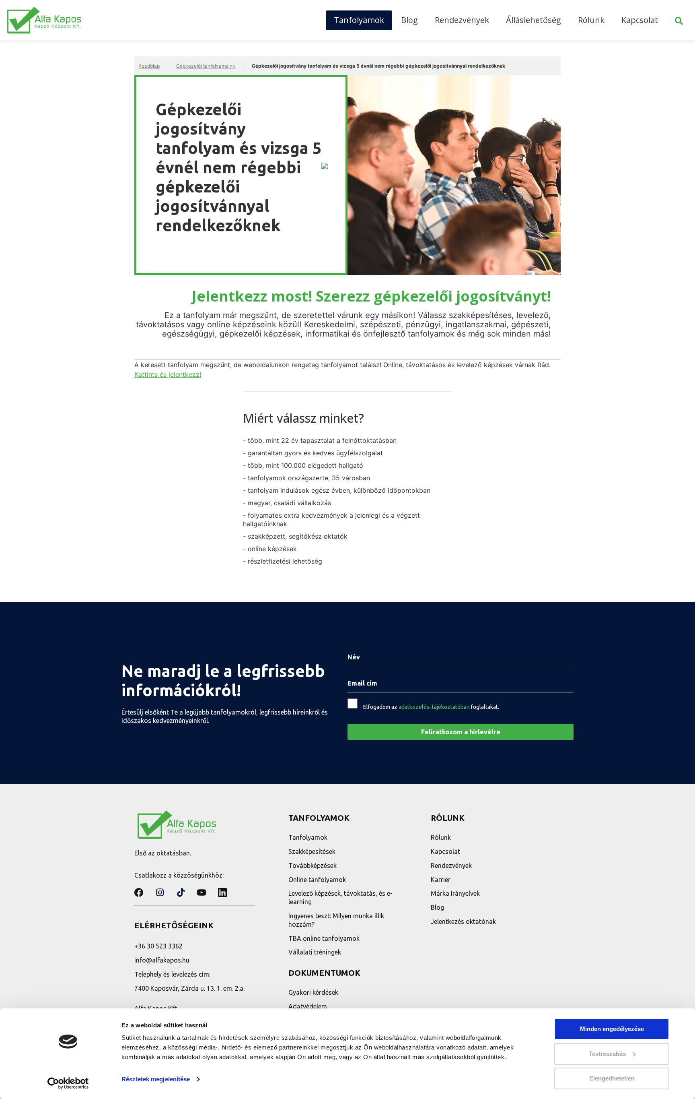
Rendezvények (462, 19)
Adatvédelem (307, 1006)
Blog (409, 19)
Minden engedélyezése (612, 1028)
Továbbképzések (312, 865)
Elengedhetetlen (612, 1078)
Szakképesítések (311, 851)
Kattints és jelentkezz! (167, 374)
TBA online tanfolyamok (324, 938)
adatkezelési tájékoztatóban (434, 707)
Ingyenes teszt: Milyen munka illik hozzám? (336, 920)
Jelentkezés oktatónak (463, 921)
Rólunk (591, 19)
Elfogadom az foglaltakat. (431, 707)
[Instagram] (159, 892)
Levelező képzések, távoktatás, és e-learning (340, 897)
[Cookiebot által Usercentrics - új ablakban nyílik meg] (68, 1083)
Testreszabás (607, 1053)
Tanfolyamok (359, 19)
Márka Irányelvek (455, 893)
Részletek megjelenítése (155, 1079)
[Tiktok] (180, 892)
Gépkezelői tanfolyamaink (205, 66)
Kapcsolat (639, 19)
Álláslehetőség (533, 19)
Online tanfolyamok (317, 879)
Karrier (440, 879)
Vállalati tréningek (314, 952)
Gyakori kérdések (313, 992)
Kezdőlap (149, 66)
